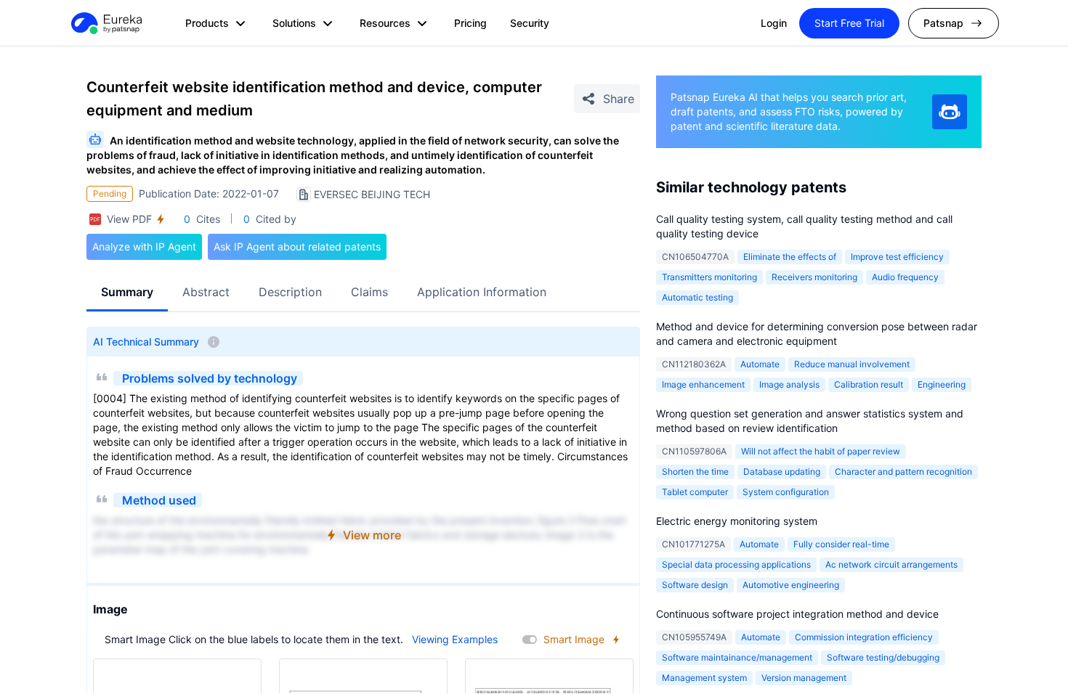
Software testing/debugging (883, 657)
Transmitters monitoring (709, 277)
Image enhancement (703, 384)
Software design (695, 584)
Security (529, 23)
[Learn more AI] (949, 111)
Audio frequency (905, 277)
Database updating (781, 471)
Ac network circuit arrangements (891, 564)
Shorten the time (695, 471)
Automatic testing (697, 297)
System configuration (786, 491)
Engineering (942, 384)
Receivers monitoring (814, 277)
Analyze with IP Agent (144, 246)
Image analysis (789, 384)
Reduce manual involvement (852, 364)
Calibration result (868, 384)
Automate (760, 364)
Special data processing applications (736, 564)
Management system (704, 677)
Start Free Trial (849, 23)
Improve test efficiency (897, 256)
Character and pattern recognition (903, 471)
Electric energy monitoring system (736, 521)
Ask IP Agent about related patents (297, 246)
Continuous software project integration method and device (797, 614)
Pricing (470, 23)
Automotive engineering (791, 584)
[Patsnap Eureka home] (105, 23)
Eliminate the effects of (789, 256)
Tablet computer (695, 491)
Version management (803, 677)
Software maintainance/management (737, 657)
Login (774, 23)
